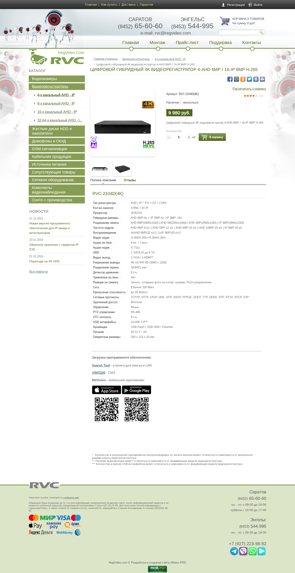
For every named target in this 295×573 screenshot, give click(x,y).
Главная (91, 4)
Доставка (128, 4)
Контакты (251, 42)
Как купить (109, 4)
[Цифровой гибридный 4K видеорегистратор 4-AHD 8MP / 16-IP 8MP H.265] (122, 147)
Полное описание (103, 180)
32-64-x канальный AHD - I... (59, 120)
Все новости (38, 271)
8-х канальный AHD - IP (56, 103)
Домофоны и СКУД (49, 141)
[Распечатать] (262, 79)
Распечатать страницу (249, 88)
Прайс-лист (187, 42)
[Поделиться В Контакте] (256, 79)
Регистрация (236, 4)
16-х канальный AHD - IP (57, 112)
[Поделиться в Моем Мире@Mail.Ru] (236, 79)
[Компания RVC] (56, 28)
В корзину (216, 137)
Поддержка (220, 42)
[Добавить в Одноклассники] (243, 79)
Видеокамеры (44, 79)
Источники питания (49, 164)
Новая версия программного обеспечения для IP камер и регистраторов (49, 228)
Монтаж (157, 42)
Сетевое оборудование (53, 180)
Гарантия (146, 4)
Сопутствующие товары (53, 172)
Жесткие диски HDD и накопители (52, 131)
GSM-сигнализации (49, 149)
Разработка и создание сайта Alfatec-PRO (158, 562)
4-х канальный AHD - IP (56, 95)
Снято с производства (52, 200)
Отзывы (130, 180)
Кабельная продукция (51, 156)
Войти (258, 4)
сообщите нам (71, 497)
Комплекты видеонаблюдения (49, 190)
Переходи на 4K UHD (44, 261)
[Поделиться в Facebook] (230, 79)
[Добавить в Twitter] (249, 79)
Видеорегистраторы (50, 86)
